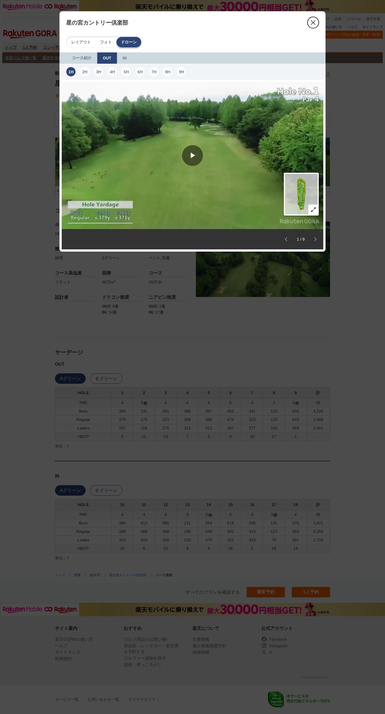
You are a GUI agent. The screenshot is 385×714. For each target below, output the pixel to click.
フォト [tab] (106, 42)
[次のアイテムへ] (315, 239)
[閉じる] (313, 22)
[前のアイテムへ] (286, 239)
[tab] (81, 58)
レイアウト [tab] (81, 42)
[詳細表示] (313, 210)
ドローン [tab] (129, 42)
